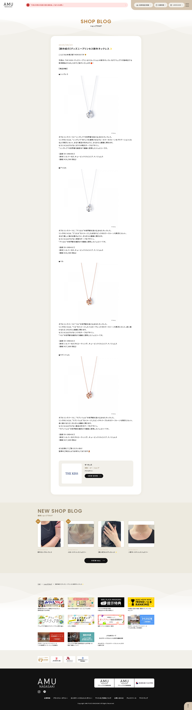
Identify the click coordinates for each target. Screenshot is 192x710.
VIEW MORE (93, 476)
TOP (39, 584)
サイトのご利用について (103, 698)
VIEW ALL (96, 560)
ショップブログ (48, 584)
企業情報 (47, 698)
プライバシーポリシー (60, 698)
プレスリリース (131, 698)
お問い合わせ (119, 698)
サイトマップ (143, 698)
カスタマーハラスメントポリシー (81, 698)
